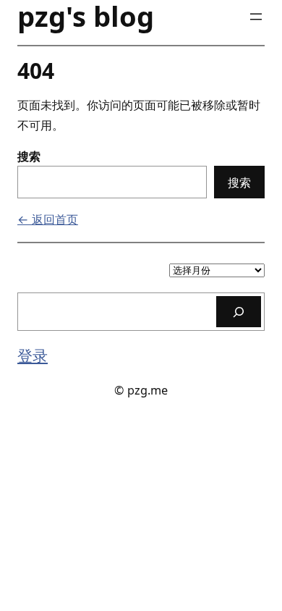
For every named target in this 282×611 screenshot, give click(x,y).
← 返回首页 (47, 219)
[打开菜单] (256, 16)
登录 (32, 355)
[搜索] (238, 311)
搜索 (28, 156)
